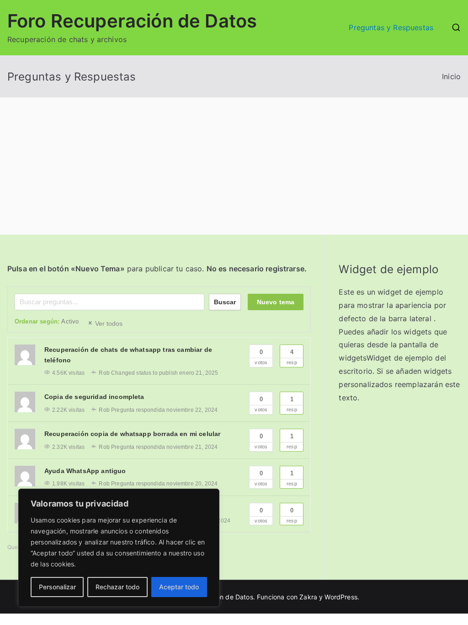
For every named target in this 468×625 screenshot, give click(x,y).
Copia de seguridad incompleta (94, 396)
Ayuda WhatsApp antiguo (85, 470)
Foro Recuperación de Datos (132, 21)
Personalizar (57, 587)
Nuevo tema (276, 302)
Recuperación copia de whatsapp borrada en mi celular (132, 433)
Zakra (308, 597)
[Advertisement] (234, 166)
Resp (292, 357)
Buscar (225, 302)
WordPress (340, 597)
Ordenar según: (47, 321)
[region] (118, 548)
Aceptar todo (179, 587)
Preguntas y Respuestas (391, 27)
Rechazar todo (117, 587)
